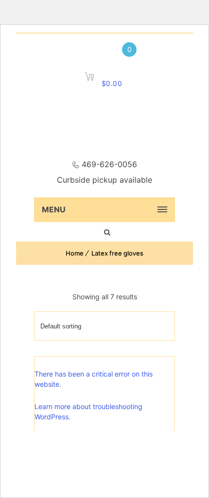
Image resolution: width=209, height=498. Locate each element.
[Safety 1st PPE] (104, 129)
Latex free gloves (117, 253)
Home (75, 253)
